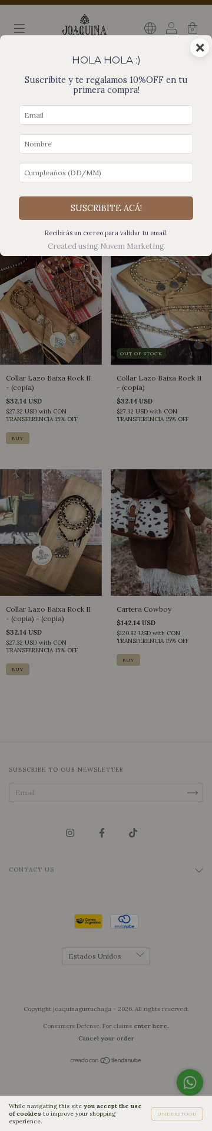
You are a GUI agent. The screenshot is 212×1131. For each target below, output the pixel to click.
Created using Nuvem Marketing (106, 246)
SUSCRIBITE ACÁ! (106, 208)
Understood (177, 1114)
